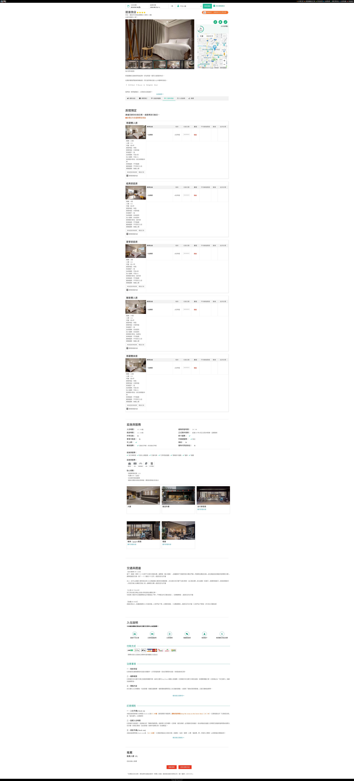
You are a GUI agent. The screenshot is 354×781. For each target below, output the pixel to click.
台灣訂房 (301, 1)
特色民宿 (320, 1)
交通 (170, 98)
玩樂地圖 (343, 1)
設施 (157, 98)
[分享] (215, 22)
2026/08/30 (186, 134)
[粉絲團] (220, 22)
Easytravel (179, 779)
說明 (182, 98)
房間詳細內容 (133, 175)
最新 (132, 98)
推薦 (192, 98)
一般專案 (150, 135)
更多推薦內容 (185, 767)
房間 (144, 98)
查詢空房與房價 (132, 172)
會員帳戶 (351, 1)
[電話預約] (225, 22)
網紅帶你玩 (335, 1)
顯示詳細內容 (201, 509)
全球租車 (327, 1)
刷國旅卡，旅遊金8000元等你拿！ (216, 12)
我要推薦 (172, 767)
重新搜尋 (207, 6)
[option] (143, 495)
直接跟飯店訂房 (310, 1)
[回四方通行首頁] (3, 1)
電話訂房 (141, 172)
